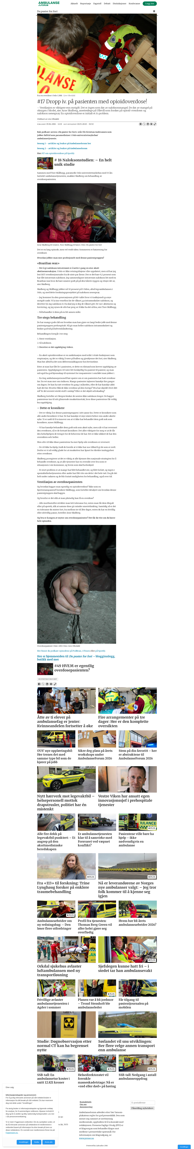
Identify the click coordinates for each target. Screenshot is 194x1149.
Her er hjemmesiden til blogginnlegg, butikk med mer (76, 658)
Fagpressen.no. (12, 1133)
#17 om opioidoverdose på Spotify (58, 153)
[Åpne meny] (154, 11)
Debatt (107, 3)
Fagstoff (97, 3)
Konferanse (134, 3)
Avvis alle (49, 1142)
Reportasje (85, 3)
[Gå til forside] (49, 4)
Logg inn (149, 3)
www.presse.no (86, 1138)
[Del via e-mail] (151, 124)
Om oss (83, 1104)
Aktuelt (74, 3)
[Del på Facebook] (140, 124)
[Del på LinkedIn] (147, 124)
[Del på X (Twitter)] (144, 124)
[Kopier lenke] (155, 124)
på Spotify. (100, 651)
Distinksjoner (119, 3)
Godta (36, 1142)
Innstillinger (184, 1147)
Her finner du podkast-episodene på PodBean (59, 651)
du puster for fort (47, 679)
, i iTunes (85, 651)
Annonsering (86, 1107)
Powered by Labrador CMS (97, 1146)
